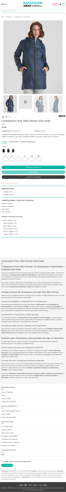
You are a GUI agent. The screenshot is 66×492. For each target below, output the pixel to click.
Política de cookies (6, 429)
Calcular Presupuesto (33, 177)
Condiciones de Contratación (9, 439)
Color (4, 146)
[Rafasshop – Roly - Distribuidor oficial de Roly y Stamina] (33, 4)
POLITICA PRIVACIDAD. (10, 479)
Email (3, 454)
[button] (4, 4)
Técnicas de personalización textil (10, 411)
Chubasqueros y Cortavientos (21, 17)
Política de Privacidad (7, 433)
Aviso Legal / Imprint (7, 426)
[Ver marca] (62, 116)
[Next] (60, 104)
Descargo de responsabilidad (9, 436)
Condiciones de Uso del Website (10, 442)
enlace (28, 461)
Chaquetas (9, 17)
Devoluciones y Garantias (8, 401)
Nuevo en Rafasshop (7, 392)
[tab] (4, 142)
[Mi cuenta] (60, 4)
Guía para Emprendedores (8, 417)
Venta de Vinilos (5, 414)
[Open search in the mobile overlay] (33, 11)
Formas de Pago (6, 398)
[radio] (4, 151)
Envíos (3, 395)
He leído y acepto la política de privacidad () (17, 461)
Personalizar (33, 172)
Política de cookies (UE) (8, 445)
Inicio (2, 17)
